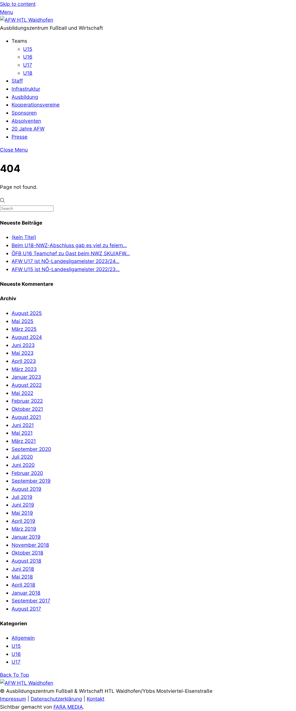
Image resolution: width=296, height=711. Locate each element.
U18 (27, 73)
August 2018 (26, 561)
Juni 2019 (23, 505)
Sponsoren (24, 113)
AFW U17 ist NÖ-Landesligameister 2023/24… (65, 261)
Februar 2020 (27, 473)
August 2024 (27, 337)
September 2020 (31, 449)
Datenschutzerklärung (56, 699)
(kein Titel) (24, 237)
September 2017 (31, 601)
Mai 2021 (22, 433)
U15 (27, 49)
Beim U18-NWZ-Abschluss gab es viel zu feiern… (69, 245)
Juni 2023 (23, 345)
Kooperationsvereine (36, 105)
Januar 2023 (26, 377)
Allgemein (23, 638)
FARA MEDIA (68, 707)
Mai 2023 (23, 353)
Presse (19, 137)
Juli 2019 (22, 497)
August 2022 (27, 385)
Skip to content (18, 4)
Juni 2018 (23, 569)
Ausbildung (25, 97)
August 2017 (26, 609)
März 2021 (24, 441)
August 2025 (27, 313)
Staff (17, 81)
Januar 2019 (26, 537)
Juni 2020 (23, 465)
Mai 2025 (23, 321)
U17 (27, 65)
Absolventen (26, 121)
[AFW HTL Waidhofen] (26, 20)
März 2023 (24, 369)
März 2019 (24, 529)
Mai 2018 (22, 577)
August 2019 (26, 489)
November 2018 (30, 545)
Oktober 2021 (27, 409)
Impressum (13, 699)
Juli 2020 (22, 457)
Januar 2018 (26, 593)
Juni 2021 (23, 425)
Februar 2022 (27, 401)
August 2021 (26, 417)
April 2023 (24, 361)
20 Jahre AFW (28, 129)
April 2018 (23, 585)
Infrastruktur (26, 89)
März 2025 (24, 329)
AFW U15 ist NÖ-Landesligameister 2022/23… (66, 269)
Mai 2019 (22, 513)
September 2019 (31, 481)
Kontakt (95, 699)
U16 (27, 57)
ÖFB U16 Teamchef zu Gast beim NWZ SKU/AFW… (71, 253)
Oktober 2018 (27, 553)
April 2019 (23, 521)
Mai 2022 (22, 393)
